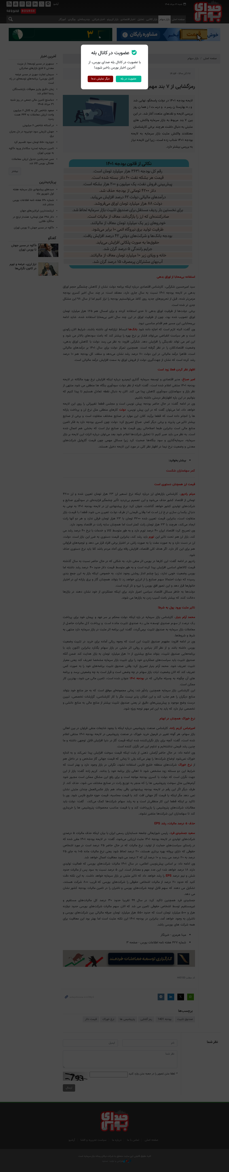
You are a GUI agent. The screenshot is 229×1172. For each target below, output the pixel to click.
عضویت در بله (128, 79)
